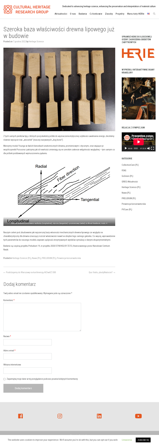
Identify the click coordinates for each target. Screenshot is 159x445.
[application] (139, 141)
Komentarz (9, 300)
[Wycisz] (148, 148)
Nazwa (7, 336)
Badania (83, 13)
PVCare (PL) (127, 209)
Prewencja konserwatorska (69, 258)
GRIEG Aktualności (130, 181)
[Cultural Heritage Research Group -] (27, 9)
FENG (124, 170)
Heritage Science (36, 41)
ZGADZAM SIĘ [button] (143, 440)
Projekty (120, 13)
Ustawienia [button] (127, 439)
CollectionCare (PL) (130, 165)
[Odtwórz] (125, 148)
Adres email (9, 350)
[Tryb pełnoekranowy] (152, 148)
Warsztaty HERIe (135, 13)
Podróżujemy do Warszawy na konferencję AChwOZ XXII (29, 272)
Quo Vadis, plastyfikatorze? (102, 272)
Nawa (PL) (36, 258)
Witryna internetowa (12, 364)
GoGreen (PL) (127, 176)
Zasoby (109, 13)
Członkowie (96, 13)
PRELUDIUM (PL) (49, 258)
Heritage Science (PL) (21, 258)
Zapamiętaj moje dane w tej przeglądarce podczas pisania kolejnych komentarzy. (42, 379)
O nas (73, 13)
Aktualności (61, 13)
